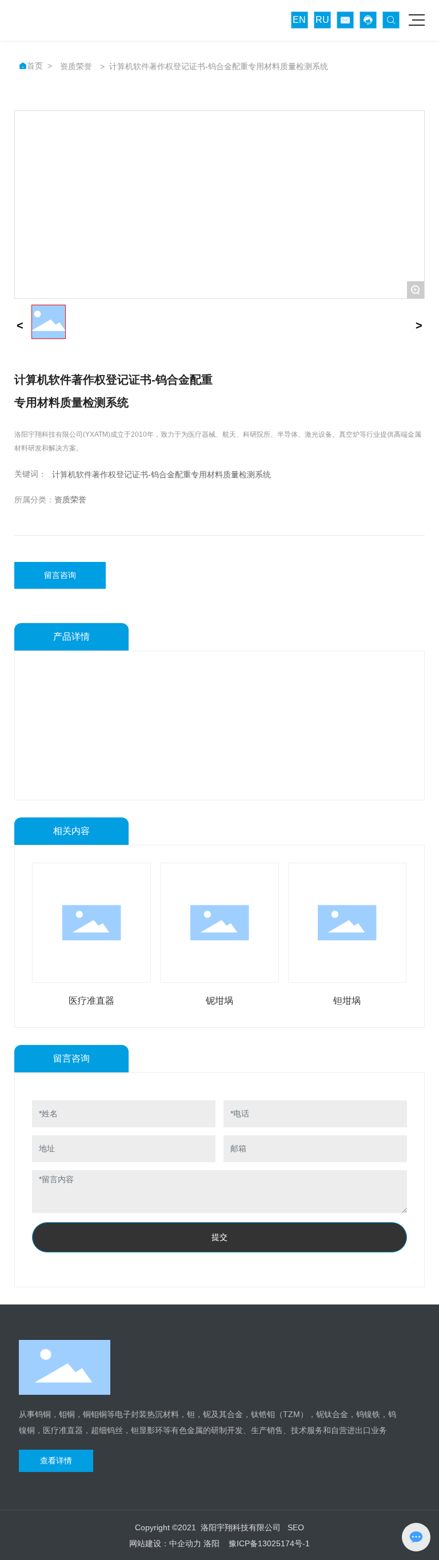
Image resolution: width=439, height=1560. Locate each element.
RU (322, 20)
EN (299, 20)
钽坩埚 (347, 1001)
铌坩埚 (219, 1001)
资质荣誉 (76, 66)
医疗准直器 (91, 1001)
